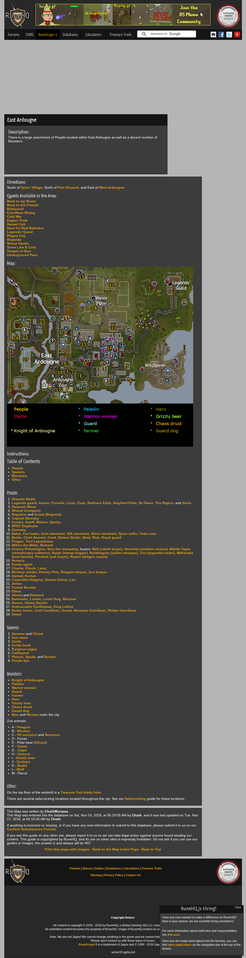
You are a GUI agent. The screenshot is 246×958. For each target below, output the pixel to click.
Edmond (37, 595)
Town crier (147, 534)
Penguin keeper (73, 572)
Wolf (20, 769)
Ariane (44, 503)
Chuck (30, 568)
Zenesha (19, 530)
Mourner (69, 599)
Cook (52, 537)
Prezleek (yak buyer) (51, 557)
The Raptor (164, 503)
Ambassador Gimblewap (32, 607)
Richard (46, 545)
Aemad (17, 576)
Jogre (22, 750)
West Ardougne (111, 187)
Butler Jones (22, 610)
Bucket (50, 657)
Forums (13, 34)
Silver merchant (104, 534)
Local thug (52, 599)
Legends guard (24, 503)
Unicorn (23, 754)
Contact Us (133, 875)
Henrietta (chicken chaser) (146, 549)
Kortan (30, 576)
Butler (17, 537)
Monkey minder (24, 572)
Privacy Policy (113, 875)
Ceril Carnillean (47, 610)
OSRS (29, 34)
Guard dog (20, 711)
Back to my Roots (21, 201)
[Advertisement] (123, 78)
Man (15, 715)
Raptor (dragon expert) (89, 557)
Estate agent (22, 564)
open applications (180, 944)
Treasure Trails (121, 34)
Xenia (186, 503)
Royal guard (111, 537)
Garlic (16, 641)
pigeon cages (26, 649)
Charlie (17, 568)
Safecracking (135, 799)
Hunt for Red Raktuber (25, 228)
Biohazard (15, 209)
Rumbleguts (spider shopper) (114, 553)
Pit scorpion (27, 735)
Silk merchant (78, 534)
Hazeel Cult (16, 224)
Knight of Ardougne (28, 680)
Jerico (17, 583)
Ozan (81, 503)
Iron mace (20, 637)
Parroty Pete (49, 572)
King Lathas (64, 607)
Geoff (29, 522)
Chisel (38, 634)
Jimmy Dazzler (36, 603)
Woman (32, 715)
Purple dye (20, 661)
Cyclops (23, 762)
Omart (17, 614)
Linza (70, 503)
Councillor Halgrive (27, 580)
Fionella (57, 503)
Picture (17, 657)
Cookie (17, 522)
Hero (15, 699)
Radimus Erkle (99, 503)
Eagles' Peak (17, 220)
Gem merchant (53, 534)
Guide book (21, 645)
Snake (22, 765)
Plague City (16, 236)
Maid (86, 537)
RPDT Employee (25, 526)
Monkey (23, 731)
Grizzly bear (21, 703)
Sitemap (96, 875)
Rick (95, 537)
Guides (99, 868)
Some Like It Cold (21, 247)
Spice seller (127, 534)
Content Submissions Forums (31, 829)
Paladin (18, 684)
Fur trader (31, 534)
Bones (17, 603)
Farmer (17, 695)
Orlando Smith (23, 499)
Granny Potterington (28, 549)
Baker (16, 534)
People (17, 468)
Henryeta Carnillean (90, 610)
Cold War (14, 216)
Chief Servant (35, 537)
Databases (70, 34)
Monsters (19, 476)
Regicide (14, 239)
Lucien (35, 599)
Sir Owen (146, 503)
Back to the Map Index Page (115, 849)
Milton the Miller (25, 545)
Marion (42, 522)
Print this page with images (67, 849)
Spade (30, 657)
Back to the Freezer (23, 205)
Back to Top (151, 849)
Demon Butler (69, 537)
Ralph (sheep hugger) (70, 553)
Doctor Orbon (56, 580)
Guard (67, 610)
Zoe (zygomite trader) (157, 553)
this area (174, 934)
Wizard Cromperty (26, 510)
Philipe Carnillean (122, 610)
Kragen (18, 541)
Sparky (55, 522)
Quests (87, 868)
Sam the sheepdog (62, 549)
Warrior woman (24, 688)
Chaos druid (22, 707)
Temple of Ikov (19, 251)
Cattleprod (20, 653)
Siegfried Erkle (125, 503)
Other (16, 480)
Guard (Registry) (48, 514)
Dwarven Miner (24, 507)
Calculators (93, 34)
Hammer (18, 634)
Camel (22, 746)
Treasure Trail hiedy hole (81, 792)
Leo (72, 580)
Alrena (17, 595)
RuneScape (86, 944)
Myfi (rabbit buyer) (107, 549)
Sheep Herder (18, 243)
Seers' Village (32, 187)
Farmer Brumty (24, 587)
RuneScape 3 (47, 34)
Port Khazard (68, 187)
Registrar (19, 514)
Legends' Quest (20, 232)
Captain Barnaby (25, 518)
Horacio (18, 560)
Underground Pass (22, 255)
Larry (42, 568)
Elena (16, 591)
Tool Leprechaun (39, 541)
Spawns (18, 472)
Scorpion (52, 735)
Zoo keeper (97, 572)
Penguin (24, 727)
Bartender (20, 599)
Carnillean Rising (21, 213)
